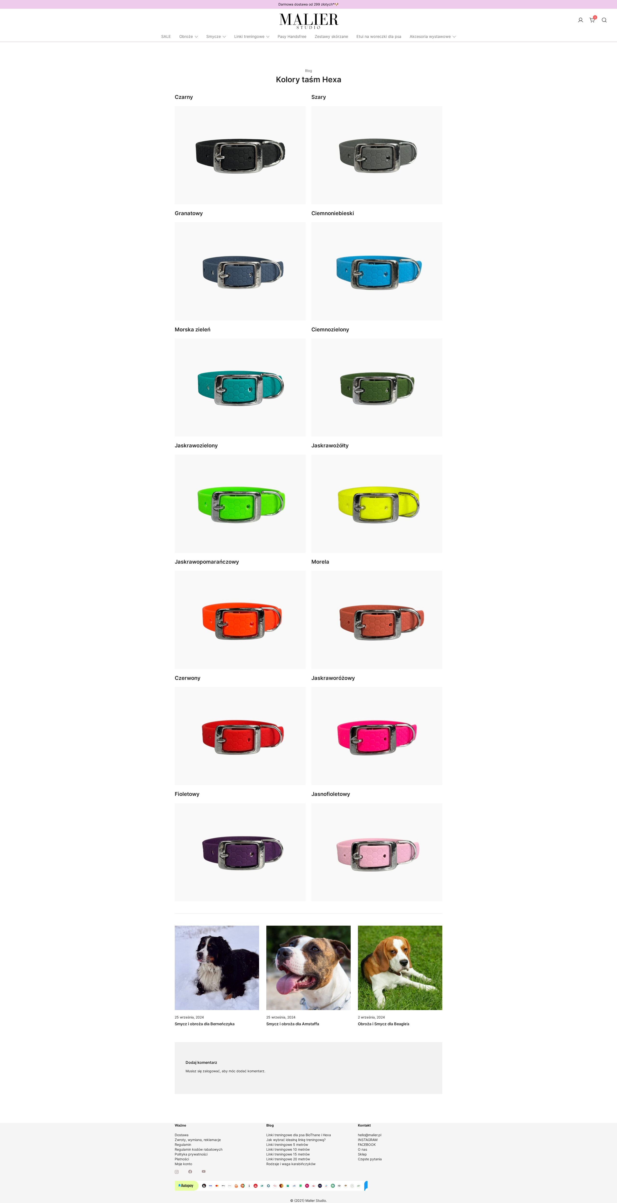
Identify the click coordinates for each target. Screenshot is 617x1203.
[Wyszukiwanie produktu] (604, 20)
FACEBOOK (367, 1144)
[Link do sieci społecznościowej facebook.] (190, 1171)
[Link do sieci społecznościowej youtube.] (204, 1171)
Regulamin (183, 1144)
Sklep (362, 1154)
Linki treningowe (249, 36)
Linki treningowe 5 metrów (287, 1144)
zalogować (211, 1071)
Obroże (186, 36)
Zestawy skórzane (331, 36)
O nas (362, 1149)
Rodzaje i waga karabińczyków (290, 1164)
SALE (166, 36)
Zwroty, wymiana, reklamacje (198, 1140)
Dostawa (181, 1135)
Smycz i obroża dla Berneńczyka (205, 1023)
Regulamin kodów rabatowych (198, 1149)
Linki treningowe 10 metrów (288, 1149)
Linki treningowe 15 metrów (288, 1154)
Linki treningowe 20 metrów (288, 1159)
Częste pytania (370, 1159)
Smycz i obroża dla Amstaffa (292, 1023)
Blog (308, 70)
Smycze (213, 36)
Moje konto (183, 1164)
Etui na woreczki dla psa (378, 36)
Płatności (182, 1159)
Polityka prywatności (191, 1154)
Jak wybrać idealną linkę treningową (295, 1140)
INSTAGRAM (367, 1140)
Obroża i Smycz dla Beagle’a (383, 1023)
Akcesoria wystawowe (430, 36)
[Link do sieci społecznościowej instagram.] (177, 1171)
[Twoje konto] (580, 20)
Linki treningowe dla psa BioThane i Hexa (298, 1135)
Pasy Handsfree (292, 36)
